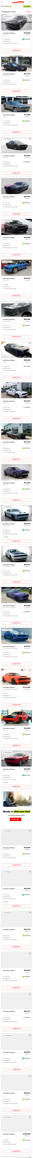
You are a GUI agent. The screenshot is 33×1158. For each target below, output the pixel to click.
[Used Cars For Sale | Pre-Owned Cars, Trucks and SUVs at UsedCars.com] (18, 2)
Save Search (27, 6)
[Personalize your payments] (29, 35)
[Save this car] (29, 16)
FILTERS (7, 6)
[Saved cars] (30, 2)
